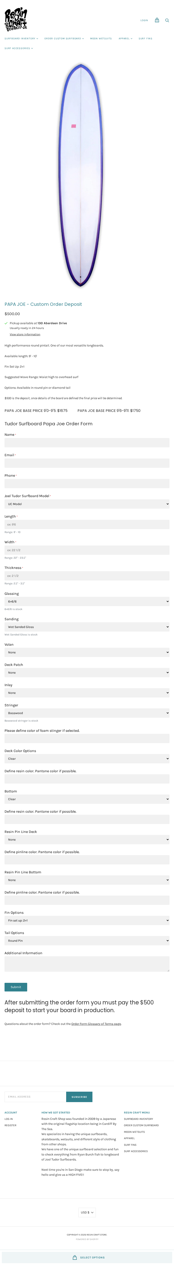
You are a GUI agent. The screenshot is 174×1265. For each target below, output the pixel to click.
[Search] (167, 22)
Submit (16, 987)
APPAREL (124, 38)
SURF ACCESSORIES (17, 48)
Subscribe (79, 1097)
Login (144, 20)
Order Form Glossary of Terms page (96, 1024)
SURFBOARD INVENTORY (20, 38)
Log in (9, 1119)
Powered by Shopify (87, 1239)
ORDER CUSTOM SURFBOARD (62, 38)
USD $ (85, 1212)
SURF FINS (145, 38)
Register (10, 1125)
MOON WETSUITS (101, 38)
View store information (25, 334)
